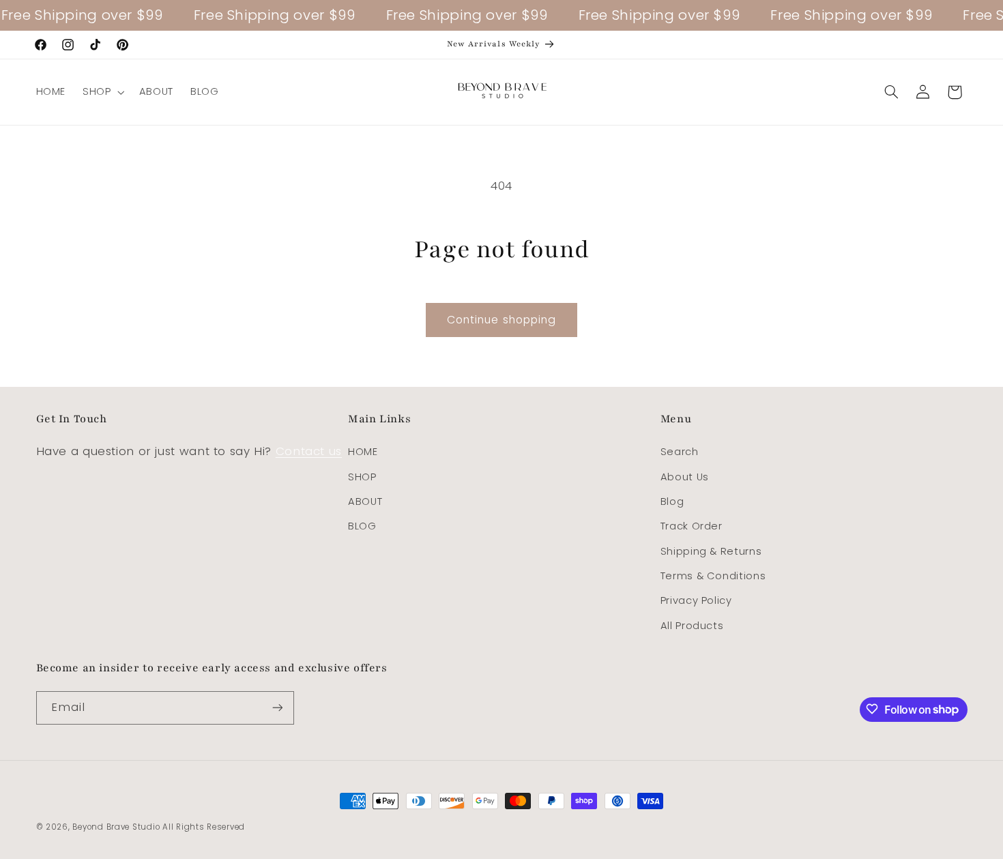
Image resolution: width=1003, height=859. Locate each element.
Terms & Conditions (713, 576)
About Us (684, 477)
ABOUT (365, 501)
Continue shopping (501, 319)
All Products (692, 625)
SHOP (362, 477)
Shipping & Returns (710, 551)
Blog (672, 501)
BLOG (362, 527)
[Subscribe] (277, 707)
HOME (363, 452)
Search (679, 452)
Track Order (691, 527)
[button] (102, 92)
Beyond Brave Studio (116, 826)
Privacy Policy (696, 601)
